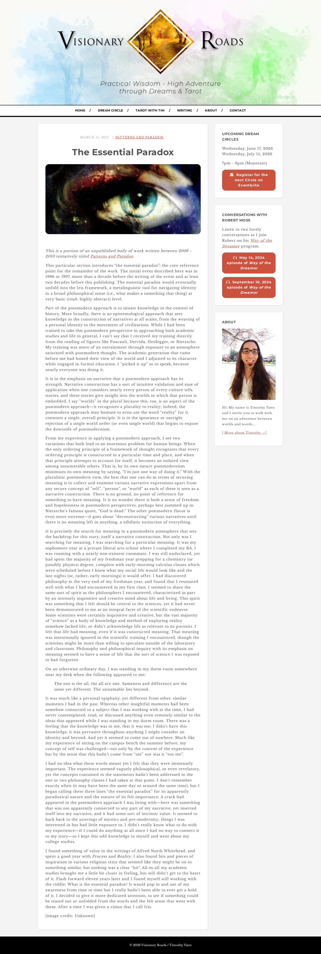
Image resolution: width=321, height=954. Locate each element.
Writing (184, 110)
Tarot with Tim (150, 110)
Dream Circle (110, 110)
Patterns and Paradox (139, 137)
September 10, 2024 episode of (249, 287)
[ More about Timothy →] (244, 433)
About (211, 110)
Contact (238, 110)
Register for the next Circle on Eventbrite (251, 180)
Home (80, 110)
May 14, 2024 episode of (249, 263)
